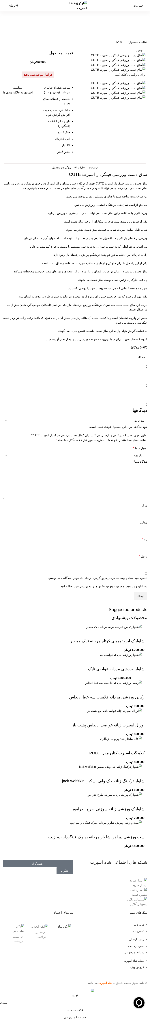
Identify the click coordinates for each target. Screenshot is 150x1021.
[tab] (93, 167)
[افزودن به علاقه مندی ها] (110, 633)
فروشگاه (135, 33)
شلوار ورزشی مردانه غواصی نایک (116, 669)
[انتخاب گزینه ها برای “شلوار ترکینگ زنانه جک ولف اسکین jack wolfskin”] (140, 773)
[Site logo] (75, 5)
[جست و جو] (4, 5)
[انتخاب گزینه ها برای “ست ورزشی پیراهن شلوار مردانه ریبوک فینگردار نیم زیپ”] (140, 829)
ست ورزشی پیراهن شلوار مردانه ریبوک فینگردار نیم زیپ (96, 837)
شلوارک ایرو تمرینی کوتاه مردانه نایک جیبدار (107, 641)
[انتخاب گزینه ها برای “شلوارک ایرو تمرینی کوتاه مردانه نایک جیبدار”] (140, 633)
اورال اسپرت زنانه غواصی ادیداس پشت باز (108, 725)
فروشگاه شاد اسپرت (134, 339)
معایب (143, 522)
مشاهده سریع (130, 633)
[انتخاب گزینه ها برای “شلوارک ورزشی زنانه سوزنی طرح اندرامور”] (140, 801)
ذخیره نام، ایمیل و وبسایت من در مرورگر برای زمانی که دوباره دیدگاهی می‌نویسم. (97, 577)
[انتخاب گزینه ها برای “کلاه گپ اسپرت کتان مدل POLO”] (140, 745)
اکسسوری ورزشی (115, 33)
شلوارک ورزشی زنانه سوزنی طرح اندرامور (108, 809)
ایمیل (143, 556)
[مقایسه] (120, 633)
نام (144, 539)
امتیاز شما (140, 448)
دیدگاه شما (139, 461)
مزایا (144, 505)
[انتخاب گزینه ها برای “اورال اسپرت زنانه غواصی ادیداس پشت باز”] (140, 717)
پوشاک (127, 33)
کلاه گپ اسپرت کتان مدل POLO (117, 753)
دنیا (76, 339)
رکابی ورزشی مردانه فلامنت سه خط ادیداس (107, 697)
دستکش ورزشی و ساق (96, 33)
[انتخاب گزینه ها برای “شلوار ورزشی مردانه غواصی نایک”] (140, 661)
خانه (143, 33)
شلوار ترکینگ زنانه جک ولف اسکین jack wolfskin (103, 781)
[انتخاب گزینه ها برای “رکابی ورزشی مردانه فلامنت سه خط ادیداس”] (140, 689)
